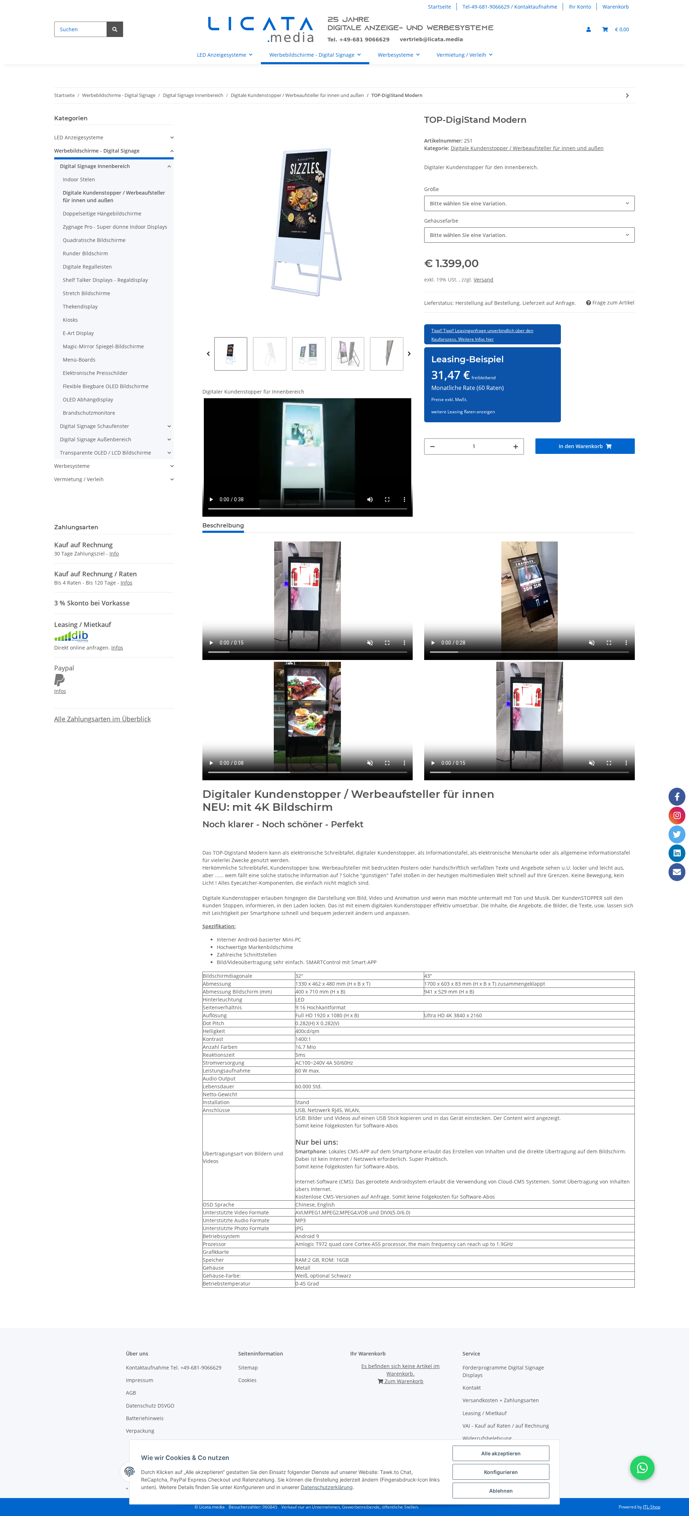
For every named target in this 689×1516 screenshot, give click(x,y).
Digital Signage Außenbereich (95, 439)
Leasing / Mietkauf (485, 1413)
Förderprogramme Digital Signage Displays (503, 1371)
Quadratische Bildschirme (94, 240)
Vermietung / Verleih (79, 479)
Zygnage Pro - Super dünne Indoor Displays (115, 226)
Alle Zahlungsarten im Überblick (102, 719)
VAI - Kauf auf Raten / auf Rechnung (506, 1425)
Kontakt (472, 1387)
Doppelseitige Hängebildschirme (102, 213)
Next (409, 354)
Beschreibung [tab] (223, 525)
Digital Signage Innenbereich (95, 166)
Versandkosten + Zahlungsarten (501, 1400)
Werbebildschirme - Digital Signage (97, 150)
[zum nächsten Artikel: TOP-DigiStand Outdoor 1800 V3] (627, 95)
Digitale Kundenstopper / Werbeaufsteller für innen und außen (527, 148)
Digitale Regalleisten (87, 266)
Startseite (439, 6)
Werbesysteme (72, 465)
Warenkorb (616, 6)
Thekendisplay (80, 306)
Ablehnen (501, 1491)
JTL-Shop (651, 1507)
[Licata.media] (352, 29)
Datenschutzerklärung (327, 1487)
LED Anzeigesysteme (78, 137)
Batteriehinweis (145, 1418)
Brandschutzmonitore (89, 412)
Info (114, 553)
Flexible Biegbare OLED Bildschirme (106, 386)
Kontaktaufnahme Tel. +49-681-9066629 (173, 1367)
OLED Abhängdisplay (88, 399)
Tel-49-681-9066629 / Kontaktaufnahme (510, 6)
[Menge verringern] (432, 446)
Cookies (247, 1380)
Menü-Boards (79, 359)
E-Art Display (78, 333)
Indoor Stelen (79, 179)
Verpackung (140, 1430)
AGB (131, 1392)
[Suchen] (115, 29)
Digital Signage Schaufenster (94, 426)
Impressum (139, 1380)
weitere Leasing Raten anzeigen (463, 412)
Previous (208, 354)
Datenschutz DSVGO (150, 1405)
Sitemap (248, 1367)
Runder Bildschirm (85, 253)
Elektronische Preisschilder (95, 372)
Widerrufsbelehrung (487, 1438)
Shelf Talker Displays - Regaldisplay (105, 279)
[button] (588, 29)
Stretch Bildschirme (86, 293)
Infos (126, 582)
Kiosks (70, 319)
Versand (483, 279)
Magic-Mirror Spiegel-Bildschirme (103, 346)
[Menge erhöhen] (516, 446)
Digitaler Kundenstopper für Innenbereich (253, 391)
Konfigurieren (501, 1472)
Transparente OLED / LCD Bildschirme (105, 452)
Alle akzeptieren (501, 1453)
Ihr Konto (580, 6)
